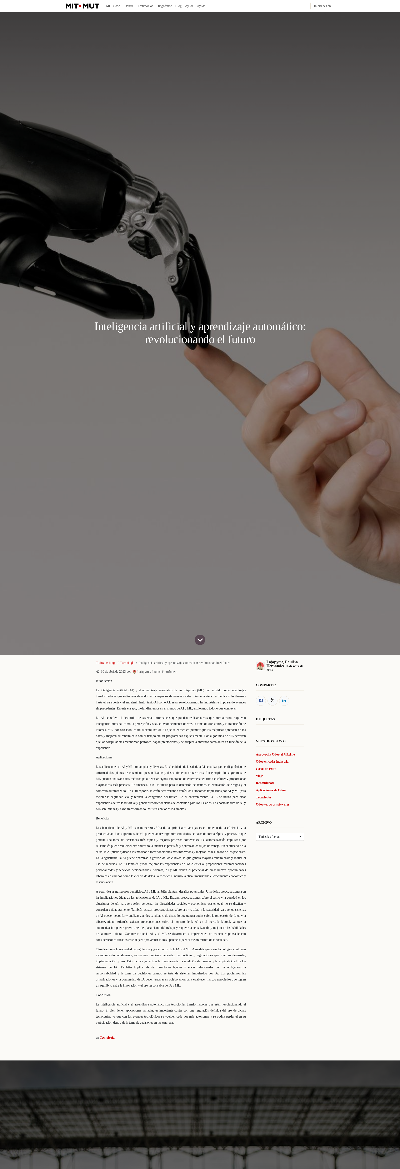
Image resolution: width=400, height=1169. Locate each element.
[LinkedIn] (284, 701)
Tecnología (127, 662)
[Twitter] (273, 701)
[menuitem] (113, 6)
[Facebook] (261, 701)
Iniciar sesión (322, 6)
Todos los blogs (106, 662)
